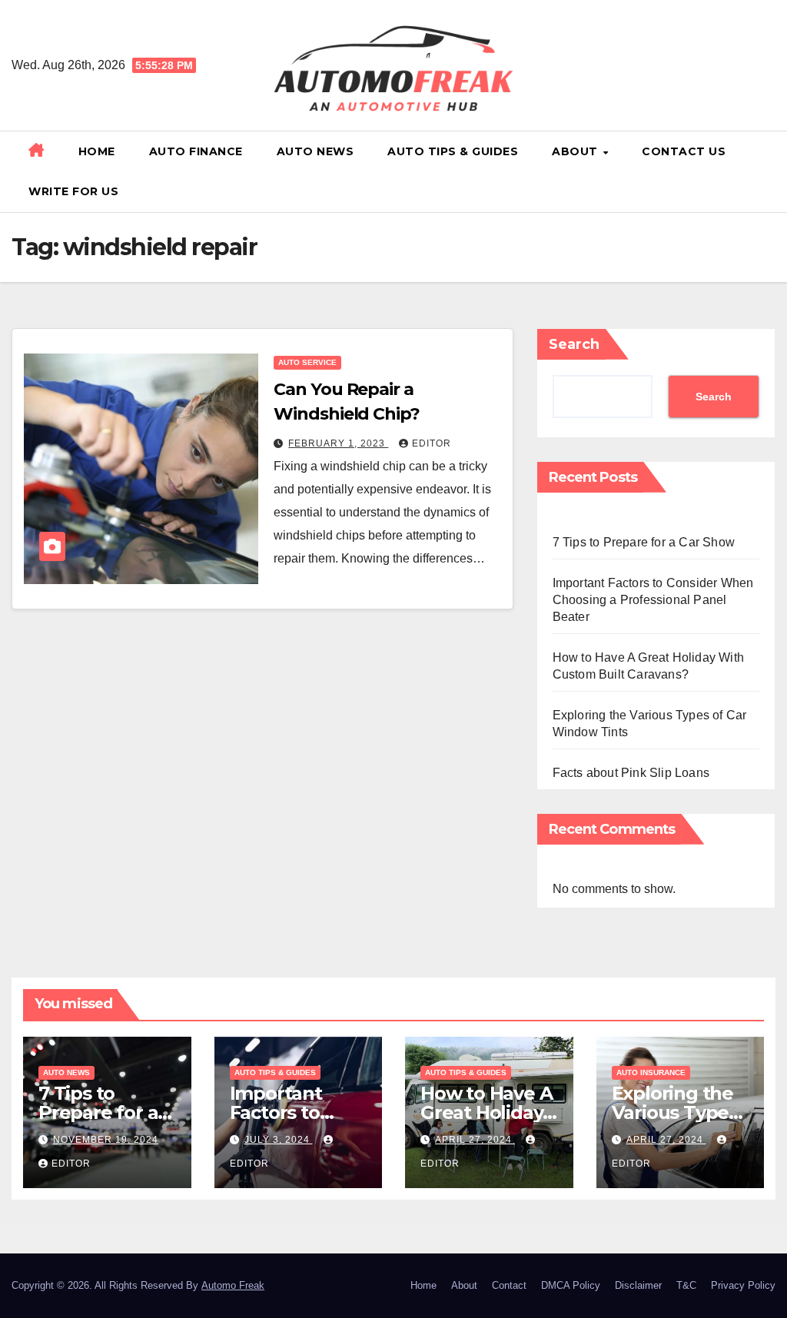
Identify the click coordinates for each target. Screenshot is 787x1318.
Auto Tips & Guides (452, 151)
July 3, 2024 (278, 1139)
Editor (431, 443)
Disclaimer (638, 1285)
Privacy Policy (743, 1285)
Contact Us (684, 151)
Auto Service (307, 362)
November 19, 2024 (105, 1139)
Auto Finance (196, 151)
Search (574, 344)
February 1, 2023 (338, 443)
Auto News (315, 151)
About (576, 151)
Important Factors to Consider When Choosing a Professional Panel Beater (653, 599)
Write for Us (73, 191)
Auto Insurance (651, 1072)
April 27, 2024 (475, 1139)
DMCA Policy (570, 1285)
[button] (769, 171)
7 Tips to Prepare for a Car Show (644, 542)
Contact (509, 1285)
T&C (686, 1285)
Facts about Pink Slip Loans (631, 772)
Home (96, 151)
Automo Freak (232, 1285)
